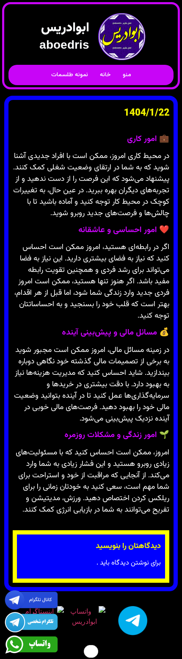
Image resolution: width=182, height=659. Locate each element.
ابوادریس (65, 28)
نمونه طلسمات (69, 75)
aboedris (64, 44)
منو (127, 75)
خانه (105, 75)
